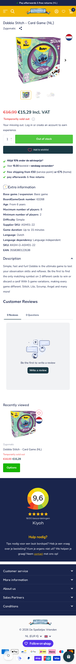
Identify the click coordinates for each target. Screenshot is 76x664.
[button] (65, 60)
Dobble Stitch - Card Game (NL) (22, 449)
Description (12, 258)
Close (38, 571)
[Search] (12, 11)
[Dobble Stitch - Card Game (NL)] (23, 424)
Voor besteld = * (30, 165)
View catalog (5, 11)
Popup (33, 119)
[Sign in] (56, 11)
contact (38, 554)
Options (12, 467)
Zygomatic (9, 28)
